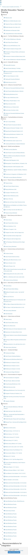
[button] (1, 1)
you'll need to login (19, 550)
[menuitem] (1, 3)
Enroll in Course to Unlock (14, 552)
